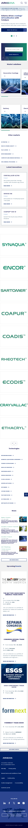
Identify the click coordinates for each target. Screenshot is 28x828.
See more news (14, 559)
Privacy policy (12, 768)
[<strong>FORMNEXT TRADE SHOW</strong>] (14, 723)
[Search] (21, 3)
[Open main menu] (25, 2)
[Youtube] (19, 803)
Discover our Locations (14, 815)
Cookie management (6, 782)
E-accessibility (19, 782)
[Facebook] (9, 803)
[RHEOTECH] (14, 359)
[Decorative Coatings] (10, 81)
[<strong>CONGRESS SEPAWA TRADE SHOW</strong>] (14, 641)
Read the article (12, 30)
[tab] (12, 36)
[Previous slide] (12, 443)
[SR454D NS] (14, 198)
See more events (14, 749)
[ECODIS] (14, 382)
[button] (27, 8)
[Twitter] (14, 803)
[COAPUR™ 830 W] (14, 217)
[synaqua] (14, 244)
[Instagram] (23, 803)
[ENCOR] (14, 267)
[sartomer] (14, 290)
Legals (3, 778)
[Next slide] (15, 443)
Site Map (3, 768)
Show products (14, 54)
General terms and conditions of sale (11, 773)
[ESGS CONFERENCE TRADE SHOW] (14, 682)
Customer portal (5, 787)
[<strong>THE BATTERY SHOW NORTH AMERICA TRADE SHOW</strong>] (14, 594)
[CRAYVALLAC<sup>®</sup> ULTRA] (14, 180)
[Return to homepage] (8, 3)
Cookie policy (11, 778)
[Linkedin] (4, 803)
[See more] (14, 313)
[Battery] (10, 116)
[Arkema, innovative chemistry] (7, 759)
